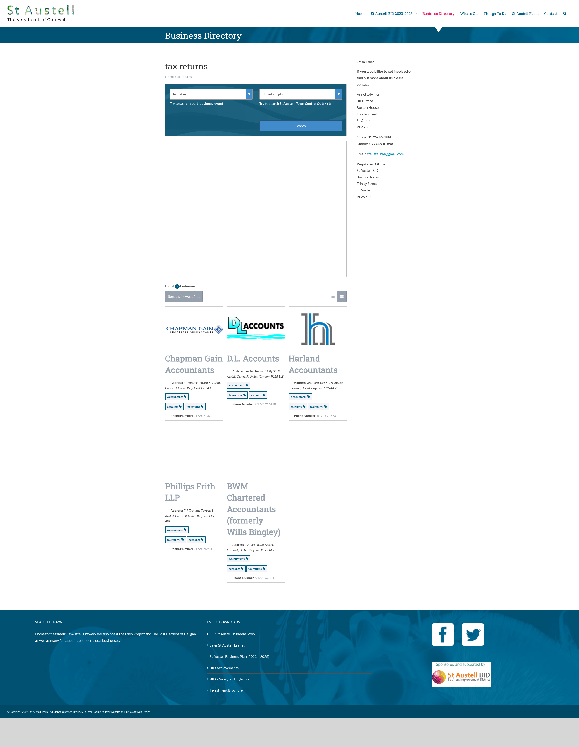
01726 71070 (203, 416)
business (206, 103)
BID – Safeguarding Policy (230, 679)
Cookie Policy (101, 712)
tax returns (184, 77)
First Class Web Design (137, 712)
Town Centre (306, 103)
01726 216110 (265, 404)
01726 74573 (326, 416)
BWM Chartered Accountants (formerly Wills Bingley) (254, 509)
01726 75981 (203, 549)
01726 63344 (264, 578)
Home (169, 77)
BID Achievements (224, 668)
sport (194, 103)
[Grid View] (342, 296)
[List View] (332, 296)
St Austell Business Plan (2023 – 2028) (239, 656)
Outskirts (324, 103)
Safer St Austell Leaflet (227, 645)
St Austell (287, 103)
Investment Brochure (226, 690)
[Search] (565, 13)
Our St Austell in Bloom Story (232, 634)
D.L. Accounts (253, 358)
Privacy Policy (82, 712)
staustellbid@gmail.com (385, 154)
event (218, 103)
